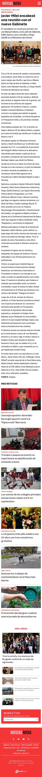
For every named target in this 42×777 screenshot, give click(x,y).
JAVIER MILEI (19, 66)
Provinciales (25, 748)
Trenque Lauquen (9, 748)
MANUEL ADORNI (27, 66)
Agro (18, 748)
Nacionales (35, 748)
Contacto (25, 753)
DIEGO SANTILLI (36, 66)
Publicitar (17, 753)
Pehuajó (35, 745)
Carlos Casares (26, 745)
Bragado (7, 745)
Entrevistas (21, 750)
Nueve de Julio (15, 745)
